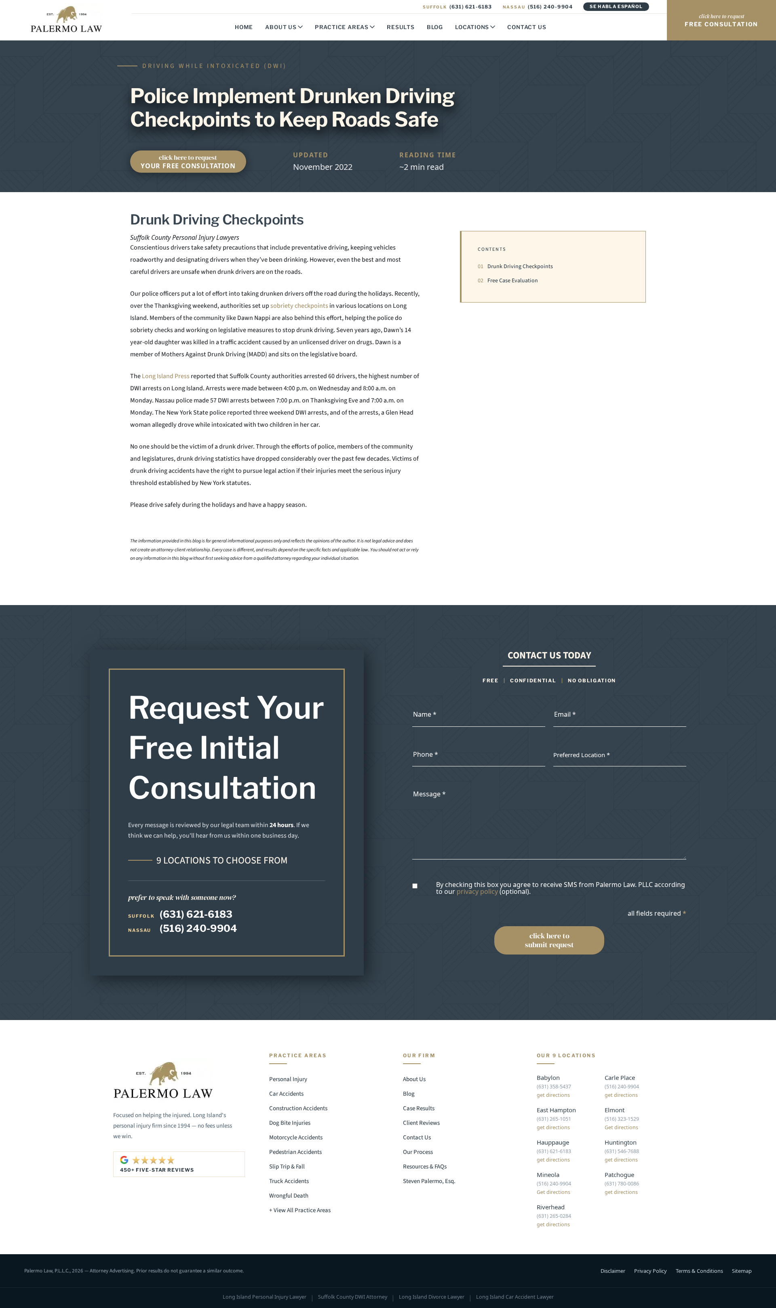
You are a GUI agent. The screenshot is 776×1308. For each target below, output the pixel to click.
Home (244, 27)
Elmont (614, 1110)
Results (401, 27)
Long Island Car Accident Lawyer (515, 1297)
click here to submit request (549, 940)
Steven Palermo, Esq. (429, 1181)
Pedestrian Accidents (295, 1152)
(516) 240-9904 (538, 6)
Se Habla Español (616, 6)
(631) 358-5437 (554, 1086)
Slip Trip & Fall (287, 1166)
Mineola (548, 1174)
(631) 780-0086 (622, 1183)
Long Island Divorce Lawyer (431, 1297)
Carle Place (620, 1077)
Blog (435, 27)
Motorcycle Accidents (296, 1137)
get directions (553, 1095)
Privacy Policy (650, 1271)
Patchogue (619, 1174)
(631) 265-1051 (554, 1118)
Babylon (548, 1077)
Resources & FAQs (425, 1166)
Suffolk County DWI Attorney (352, 1297)
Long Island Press (166, 376)
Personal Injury (288, 1079)
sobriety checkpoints (298, 305)
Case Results (418, 1108)
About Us (280, 27)
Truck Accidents (289, 1181)
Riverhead (551, 1207)
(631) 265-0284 (554, 1216)
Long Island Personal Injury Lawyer (264, 1297)
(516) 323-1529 (622, 1118)
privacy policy (477, 891)
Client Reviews (421, 1123)
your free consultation (188, 161)
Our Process (418, 1152)
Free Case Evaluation (508, 281)
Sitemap (742, 1271)
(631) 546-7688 (622, 1151)
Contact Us (526, 27)
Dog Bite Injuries (289, 1123)
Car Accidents (286, 1094)
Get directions (621, 1127)
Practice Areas (342, 27)
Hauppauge (553, 1142)
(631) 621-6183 (457, 6)
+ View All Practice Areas (300, 1210)
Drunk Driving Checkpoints (515, 266)
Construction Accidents (298, 1108)
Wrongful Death (288, 1196)
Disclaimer (613, 1271)
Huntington (621, 1142)
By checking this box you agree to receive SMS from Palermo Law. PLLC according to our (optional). (560, 888)
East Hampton (556, 1110)
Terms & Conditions (699, 1271)
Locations (472, 27)
